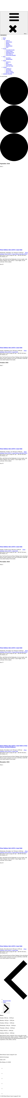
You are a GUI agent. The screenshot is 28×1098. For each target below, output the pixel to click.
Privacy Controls (10, 72)
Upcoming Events (10, 49)
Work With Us (9, 53)
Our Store (8, 57)
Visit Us (8, 40)
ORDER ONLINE (7, 74)
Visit (4, 39)
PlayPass (8, 44)
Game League (9, 51)
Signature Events (10, 52)
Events (4, 48)
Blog (7, 63)
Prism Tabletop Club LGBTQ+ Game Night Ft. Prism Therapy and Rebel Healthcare (13, 746)
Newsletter (8, 70)
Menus (7, 43)
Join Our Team (9, 66)
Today (4, 1002)
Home (4, 37)
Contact (5, 67)
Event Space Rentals (11, 55)
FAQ (7, 47)
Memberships (9, 45)
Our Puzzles (9, 64)
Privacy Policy (9, 71)
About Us (8, 61)
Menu (25, 33)
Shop (4, 56)
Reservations (9, 41)
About (4, 60)
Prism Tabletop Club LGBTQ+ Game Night (11, 249)
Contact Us (8, 68)
